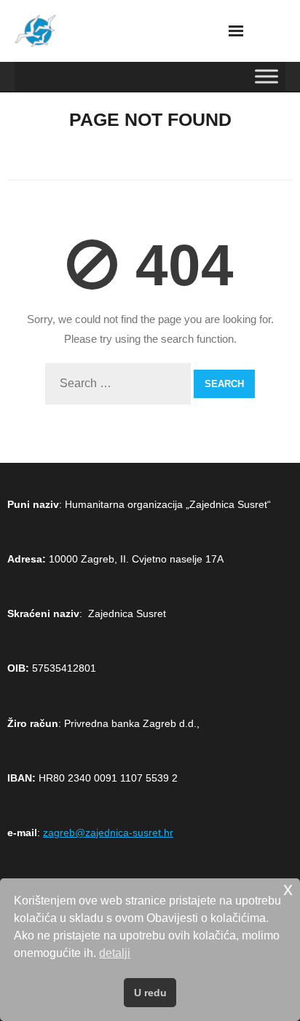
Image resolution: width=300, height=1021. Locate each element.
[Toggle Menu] (266, 76)
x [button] (288, 889)
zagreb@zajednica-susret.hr (108, 832)
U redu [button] (150, 992)
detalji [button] (114, 953)
